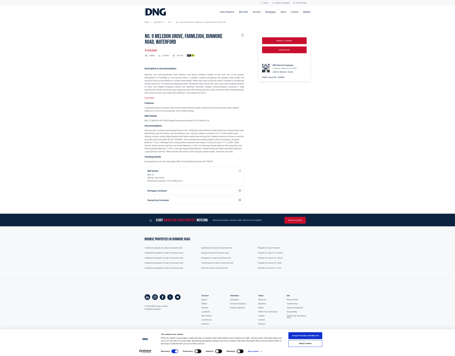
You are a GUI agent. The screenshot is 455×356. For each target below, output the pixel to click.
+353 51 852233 (279, 72)
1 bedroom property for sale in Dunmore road (163, 248)
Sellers (204, 304)
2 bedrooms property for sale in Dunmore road (164, 253)
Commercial (206, 320)
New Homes (206, 316)
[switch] (198, 351)
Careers (261, 316)
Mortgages (270, 12)
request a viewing (284, 41)
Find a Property (227, 12)
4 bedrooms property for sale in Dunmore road (164, 263)
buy (169, 22)
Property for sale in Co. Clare (270, 263)
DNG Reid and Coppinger (283, 65)
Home (147, 22)
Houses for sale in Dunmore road (215, 253)
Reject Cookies (305, 343)
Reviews (261, 324)
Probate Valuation (237, 308)
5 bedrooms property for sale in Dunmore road (164, 268)
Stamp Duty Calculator (158, 200)
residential (159, 22)
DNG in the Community (268, 312)
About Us (262, 300)
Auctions (205, 324)
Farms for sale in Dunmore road (214, 268)
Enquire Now (284, 50)
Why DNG (243, 12)
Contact (294, 12)
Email (290, 72)
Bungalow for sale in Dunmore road (216, 258)
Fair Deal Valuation (238, 304)
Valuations (234, 300)
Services (257, 12)
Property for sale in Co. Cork (269, 268)
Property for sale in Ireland (269, 248)
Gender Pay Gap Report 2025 (296, 317)
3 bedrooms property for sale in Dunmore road (164, 258)
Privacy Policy (292, 300)
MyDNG (306, 12)
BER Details (152, 171)
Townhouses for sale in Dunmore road (217, 263)
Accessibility (292, 312)
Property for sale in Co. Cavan (270, 258)
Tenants (204, 308)
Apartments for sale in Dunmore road (216, 248)
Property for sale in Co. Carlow (270, 253)
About (283, 12)
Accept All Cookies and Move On (305, 336)
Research (262, 304)
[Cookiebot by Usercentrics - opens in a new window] (145, 351)
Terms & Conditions (295, 308)
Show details (253, 351)
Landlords (205, 312)
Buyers (204, 300)
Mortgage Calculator (157, 190)
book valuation (295, 220)
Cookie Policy (292, 304)
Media (261, 308)
